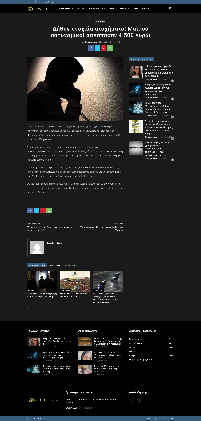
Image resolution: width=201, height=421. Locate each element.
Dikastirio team (91, 42)
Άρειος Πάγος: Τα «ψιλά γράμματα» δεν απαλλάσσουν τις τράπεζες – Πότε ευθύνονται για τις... (157, 148)
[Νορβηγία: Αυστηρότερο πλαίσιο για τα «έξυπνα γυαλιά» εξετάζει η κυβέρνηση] (136, 90)
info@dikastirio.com (87, 408)
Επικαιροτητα (66, 8)
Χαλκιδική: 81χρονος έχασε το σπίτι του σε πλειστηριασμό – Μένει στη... (107, 369)
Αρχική (30, 2)
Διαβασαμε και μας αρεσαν (102, 8)
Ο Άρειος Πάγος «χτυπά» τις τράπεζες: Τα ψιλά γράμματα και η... (57, 341)
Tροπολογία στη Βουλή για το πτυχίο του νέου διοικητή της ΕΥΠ (49, 228)
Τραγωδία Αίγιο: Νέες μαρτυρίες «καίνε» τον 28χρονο (101, 228)
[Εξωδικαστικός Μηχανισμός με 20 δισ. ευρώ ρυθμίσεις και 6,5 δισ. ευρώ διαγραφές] (136, 108)
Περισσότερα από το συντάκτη (62, 265)
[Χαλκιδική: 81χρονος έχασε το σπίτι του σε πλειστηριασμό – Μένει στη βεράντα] (85, 369)
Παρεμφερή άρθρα (37, 265)
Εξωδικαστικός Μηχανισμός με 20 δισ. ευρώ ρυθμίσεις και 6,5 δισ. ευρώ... (57, 369)
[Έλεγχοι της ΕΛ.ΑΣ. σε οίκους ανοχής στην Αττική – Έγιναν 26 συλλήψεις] (42, 281)
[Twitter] (171, 2)
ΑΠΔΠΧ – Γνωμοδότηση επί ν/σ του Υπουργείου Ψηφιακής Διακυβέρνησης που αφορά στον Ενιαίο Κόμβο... (159, 127)
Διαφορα (146, 8)
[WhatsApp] (110, 48)
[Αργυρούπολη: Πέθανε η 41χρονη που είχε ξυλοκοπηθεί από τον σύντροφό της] (85, 355)
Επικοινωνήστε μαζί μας (44, 2)
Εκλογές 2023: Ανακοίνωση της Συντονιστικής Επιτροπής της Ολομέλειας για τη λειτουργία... (108, 341)
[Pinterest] (103, 48)
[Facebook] (167, 2)
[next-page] (33, 307)
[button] (170, 9)
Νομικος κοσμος (129, 8)
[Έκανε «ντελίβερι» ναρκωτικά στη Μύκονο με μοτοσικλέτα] (75, 281)
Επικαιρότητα (100, 21)
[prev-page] (29, 307)
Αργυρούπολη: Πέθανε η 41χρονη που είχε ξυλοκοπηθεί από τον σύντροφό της (108, 355)
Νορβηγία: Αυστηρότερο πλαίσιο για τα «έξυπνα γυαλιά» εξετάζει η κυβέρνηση (57, 355)
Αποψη (80, 8)
